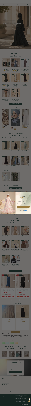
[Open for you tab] (29, 401)
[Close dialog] (30, 193)
